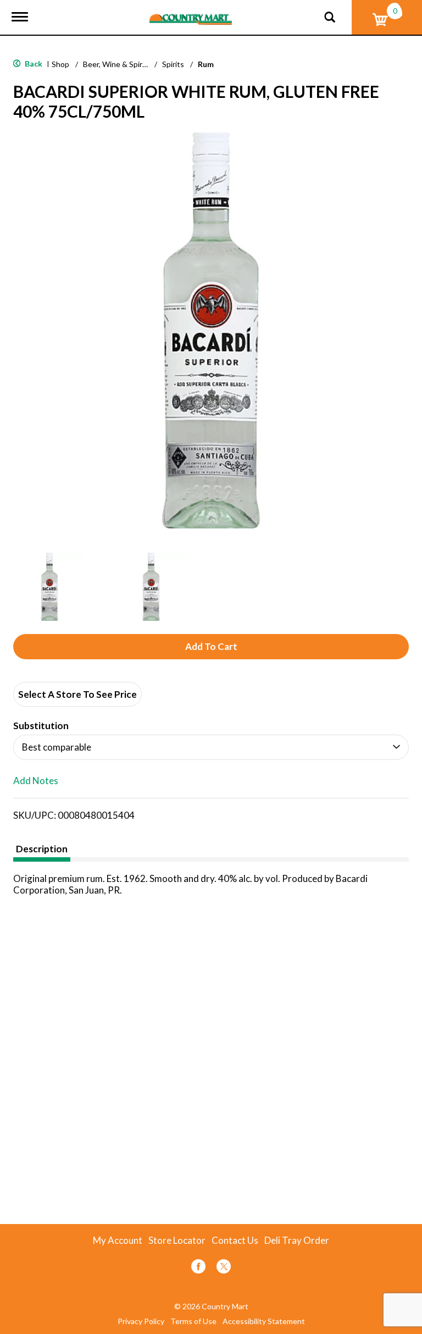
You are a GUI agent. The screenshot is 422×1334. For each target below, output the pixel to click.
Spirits (173, 64)
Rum (206, 64)
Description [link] (42, 849)
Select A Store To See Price (77, 694)
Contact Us (235, 1240)
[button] (49, 586)
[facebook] (198, 1268)
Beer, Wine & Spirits (117, 64)
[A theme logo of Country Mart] (191, 12)
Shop (60, 64)
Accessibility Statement (264, 1321)
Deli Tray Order (296, 1240)
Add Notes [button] (35, 781)
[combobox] (211, 747)
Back (32, 63)
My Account (117, 1240)
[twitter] (223, 1268)
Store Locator (177, 1240)
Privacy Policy (141, 1321)
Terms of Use (193, 1321)
